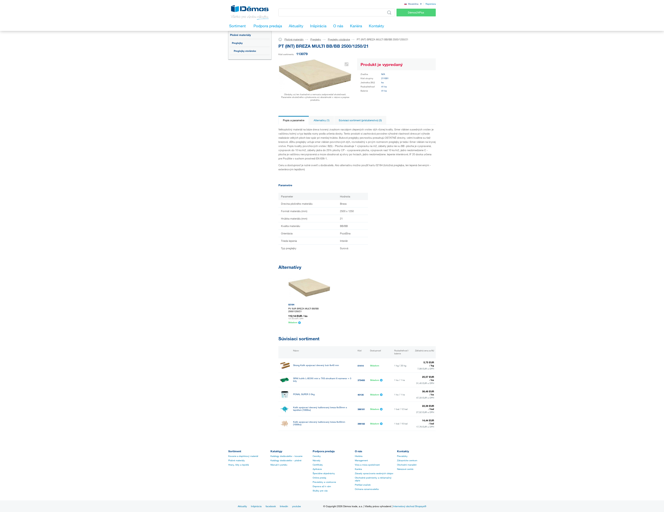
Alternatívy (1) (321, 120)
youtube (296, 506)
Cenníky (317, 456)
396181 (361, 409)
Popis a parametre (293, 120)
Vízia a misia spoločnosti (367, 464)
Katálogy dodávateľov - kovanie (286, 456)
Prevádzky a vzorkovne (324, 482)
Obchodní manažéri (407, 464)
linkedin (284, 506)
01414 (361, 365)
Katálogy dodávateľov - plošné (285, 460)
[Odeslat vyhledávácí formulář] (389, 13)
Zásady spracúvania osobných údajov (374, 473)
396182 (361, 423)
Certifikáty (318, 464)
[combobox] (412, 3)
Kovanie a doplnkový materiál (243, 456)
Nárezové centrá (405, 469)
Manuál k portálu (278, 464)
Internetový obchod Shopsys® (409, 506)
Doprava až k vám (322, 486)
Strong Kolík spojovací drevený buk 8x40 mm (316, 365)
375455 (361, 380)
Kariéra (358, 469)
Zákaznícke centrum (407, 460)
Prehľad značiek (363, 484)
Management (361, 460)
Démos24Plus (416, 12)
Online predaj (319, 477)
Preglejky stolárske (245, 50)
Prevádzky (402, 456)
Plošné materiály (240, 34)
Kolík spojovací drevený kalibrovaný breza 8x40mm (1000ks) (319, 423)
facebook (271, 506)
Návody (316, 460)
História (358, 456)
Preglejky (237, 42)
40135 (361, 394)
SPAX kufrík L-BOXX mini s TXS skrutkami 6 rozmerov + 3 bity (322, 379)
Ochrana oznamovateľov (367, 489)
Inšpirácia (256, 506)
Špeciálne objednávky (324, 473)
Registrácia (431, 3)
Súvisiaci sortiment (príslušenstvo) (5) (360, 120)
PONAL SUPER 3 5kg (304, 394)
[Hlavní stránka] (281, 39)
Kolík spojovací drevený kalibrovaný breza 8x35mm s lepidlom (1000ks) (320, 408)
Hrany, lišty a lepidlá (238, 464)
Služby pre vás (320, 490)
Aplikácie (317, 469)
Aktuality (242, 506)
